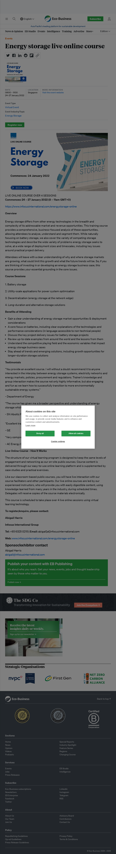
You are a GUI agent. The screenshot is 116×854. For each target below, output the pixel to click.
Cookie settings (58, 441)
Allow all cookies (76, 433)
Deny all (40, 433)
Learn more (30, 425)
